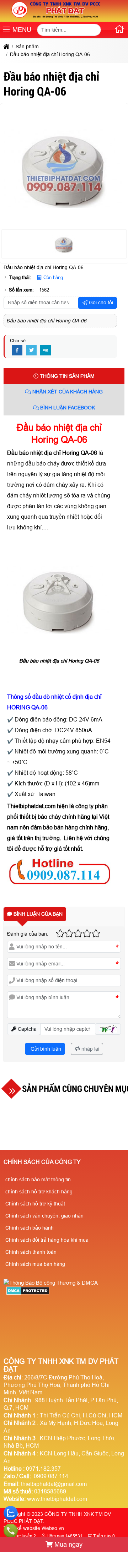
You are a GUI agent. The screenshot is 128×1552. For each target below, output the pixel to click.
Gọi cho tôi (100, 302)
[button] (6, 30)
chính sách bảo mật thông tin (38, 1179)
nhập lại (89, 1049)
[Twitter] (31, 350)
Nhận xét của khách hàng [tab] (67, 391)
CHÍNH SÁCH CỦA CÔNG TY (42, 1162)
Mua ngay (67, 1544)
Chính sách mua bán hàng (35, 1264)
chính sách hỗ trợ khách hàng (39, 1191)
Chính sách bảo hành (29, 1228)
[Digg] (45, 350)
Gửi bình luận (45, 1049)
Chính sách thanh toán (31, 1252)
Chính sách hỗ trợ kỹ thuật (35, 1204)
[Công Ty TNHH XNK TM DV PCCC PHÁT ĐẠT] (56, 18)
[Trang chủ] (119, 30)
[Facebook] (17, 350)
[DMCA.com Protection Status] (27, 1293)
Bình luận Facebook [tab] (67, 407)
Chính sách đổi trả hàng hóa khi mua (47, 1240)
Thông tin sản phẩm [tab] (66, 376)
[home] (6, 46)
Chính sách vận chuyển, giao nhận (44, 1216)
